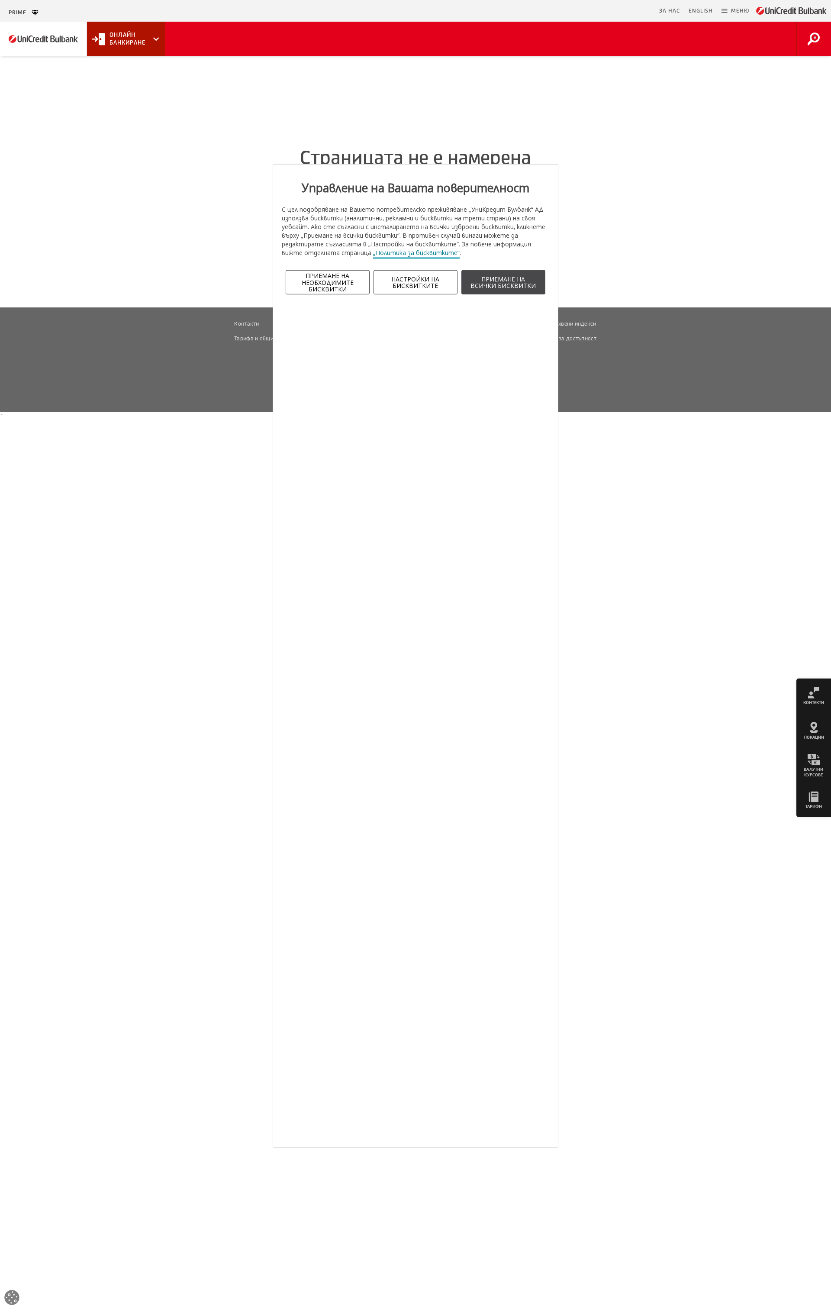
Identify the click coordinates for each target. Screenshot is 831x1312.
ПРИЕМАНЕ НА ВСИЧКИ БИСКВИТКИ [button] (503, 282)
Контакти (246, 323)
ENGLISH (701, 10)
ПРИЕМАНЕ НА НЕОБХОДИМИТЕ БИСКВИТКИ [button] (328, 282)
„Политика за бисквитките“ (416, 253)
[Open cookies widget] (11, 1299)
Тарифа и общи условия (265, 338)
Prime (20, 12)
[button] (735, 11)
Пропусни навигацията (613, 10)
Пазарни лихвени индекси (562, 323)
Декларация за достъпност (561, 338)
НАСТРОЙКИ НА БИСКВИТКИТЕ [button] (415, 282)
